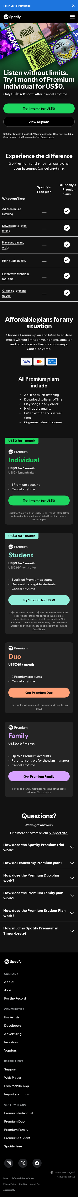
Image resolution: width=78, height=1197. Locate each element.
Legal (5, 1178)
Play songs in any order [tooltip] (13, 245)
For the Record (15, 998)
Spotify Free (13, 1146)
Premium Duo (14, 1121)
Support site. (58, 832)
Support (10, 1069)
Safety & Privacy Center (23, 1178)
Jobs (7, 990)
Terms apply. (47, 137)
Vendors (10, 1050)
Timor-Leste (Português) (17, 5)
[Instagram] (8, 1163)
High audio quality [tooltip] (14, 261)
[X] (22, 1163)
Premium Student (17, 1138)
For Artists (12, 1017)
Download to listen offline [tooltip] (14, 228)
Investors (11, 1042)
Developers (12, 1025)
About (9, 981)
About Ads (35, 1184)
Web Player (12, 1077)
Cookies (23, 1184)
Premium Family (16, 1129)
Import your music (17, 1094)
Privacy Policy (9, 1184)
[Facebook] (37, 1163)
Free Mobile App (16, 1086)
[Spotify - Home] (12, 16)
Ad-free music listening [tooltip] (11, 211)
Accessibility (9, 1189)
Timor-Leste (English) (65, 1172)
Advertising (13, 1033)
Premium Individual (18, 1113)
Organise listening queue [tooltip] (14, 293)
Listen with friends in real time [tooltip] (15, 276)
